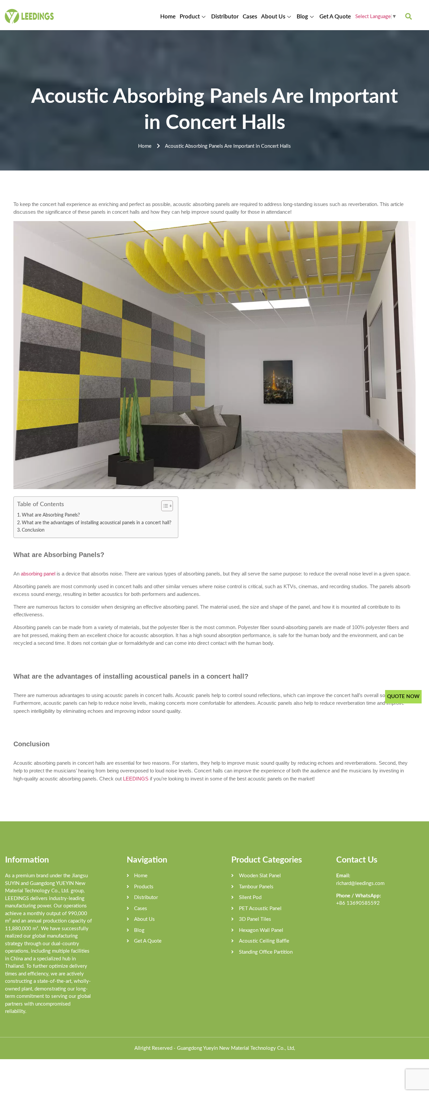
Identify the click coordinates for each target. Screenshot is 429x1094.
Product (190, 16)
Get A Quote (335, 16)
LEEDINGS (136, 778)
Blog (302, 16)
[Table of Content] (167, 505)
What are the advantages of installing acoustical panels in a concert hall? (96, 523)
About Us (273, 16)
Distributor (225, 16)
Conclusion (33, 530)
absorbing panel (38, 573)
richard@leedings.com (360, 883)
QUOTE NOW (403, 696)
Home (168, 16)
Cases (250, 16)
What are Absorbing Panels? (51, 515)
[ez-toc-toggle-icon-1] (163, 505)
